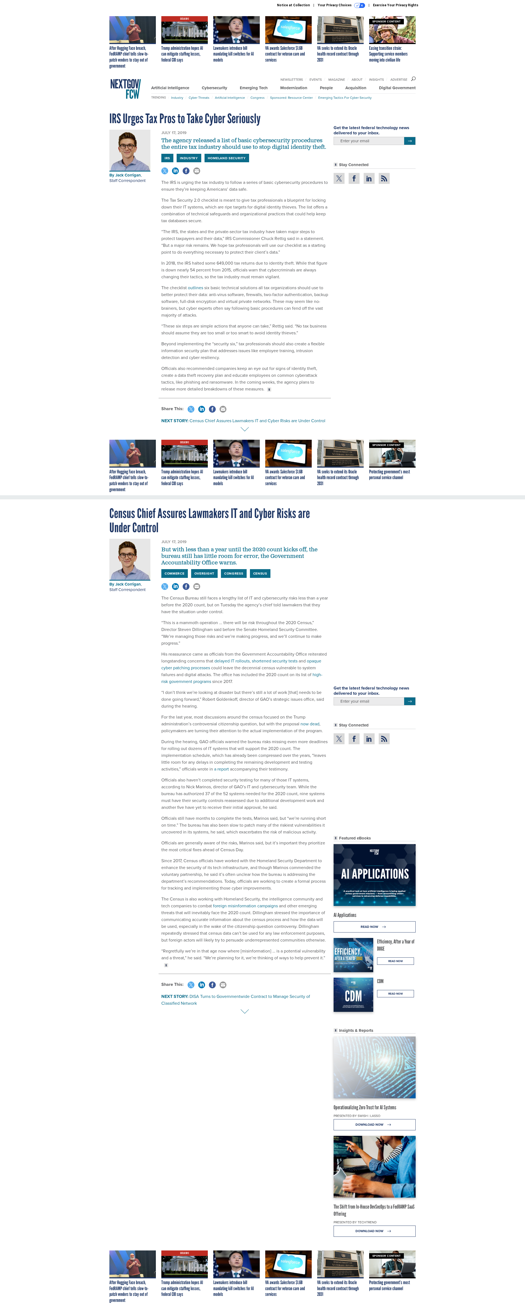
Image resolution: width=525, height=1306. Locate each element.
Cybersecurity (214, 88)
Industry (177, 97)
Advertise (398, 79)
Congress (257, 97)
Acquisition (355, 88)
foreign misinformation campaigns (245, 906)
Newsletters (292, 79)
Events (316, 79)
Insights (376, 79)
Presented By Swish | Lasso (357, 1115)
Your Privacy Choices (335, 5)
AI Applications (345, 915)
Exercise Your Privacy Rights (395, 5)
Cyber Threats (199, 97)
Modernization (293, 88)
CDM (380, 981)
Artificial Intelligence (170, 88)
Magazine (336, 79)
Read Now (370, 926)
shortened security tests (275, 661)
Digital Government (397, 88)
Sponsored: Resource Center (291, 97)
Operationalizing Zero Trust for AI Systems (365, 1107)
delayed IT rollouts (232, 661)
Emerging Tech (254, 88)
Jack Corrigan (128, 175)
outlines (195, 288)
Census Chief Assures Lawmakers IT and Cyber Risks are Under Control (257, 421)
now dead (310, 724)
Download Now (369, 1124)
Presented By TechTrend (355, 1222)
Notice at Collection (293, 5)
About (357, 79)
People (326, 88)
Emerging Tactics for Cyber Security (345, 97)
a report (222, 769)
